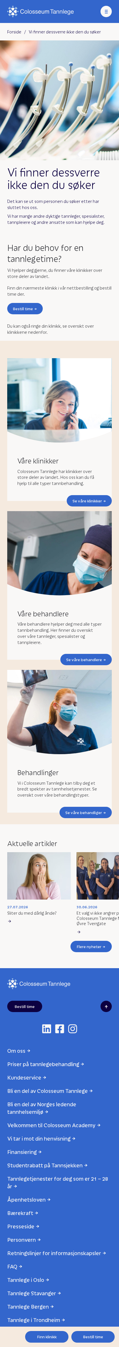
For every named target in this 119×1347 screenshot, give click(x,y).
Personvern (21, 1239)
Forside (14, 31)
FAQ (12, 1266)
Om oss (16, 1050)
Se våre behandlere (84, 659)
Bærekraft (20, 1212)
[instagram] (73, 1029)
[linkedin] (47, 1029)
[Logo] (40, 11)
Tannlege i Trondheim (33, 1319)
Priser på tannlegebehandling (43, 1064)
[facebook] (60, 1029)
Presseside (20, 1226)
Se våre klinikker (87, 500)
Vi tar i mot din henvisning (38, 1138)
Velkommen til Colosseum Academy (51, 1125)
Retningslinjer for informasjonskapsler (54, 1253)
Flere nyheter (89, 946)
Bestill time (23, 308)
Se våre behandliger (83, 812)
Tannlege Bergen (28, 1306)
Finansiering (22, 1151)
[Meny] (106, 11)
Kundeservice (24, 1077)
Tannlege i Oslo (25, 1279)
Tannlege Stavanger (31, 1293)
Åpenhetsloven (26, 1199)
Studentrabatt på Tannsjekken (45, 1165)
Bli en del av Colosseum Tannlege (47, 1090)
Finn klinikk (47, 1336)
